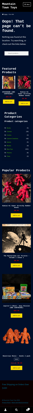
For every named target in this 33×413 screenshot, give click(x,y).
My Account (5, 410)
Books (9, 128)
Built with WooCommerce (20, 402)
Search (16, 410)
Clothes (9, 131)
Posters (9, 153)
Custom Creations (12, 138)
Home (5, 14)
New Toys (10, 149)
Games (9, 142)
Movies (9, 146)
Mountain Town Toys (9, 5)
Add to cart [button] (8, 101)
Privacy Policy (6, 402)
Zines (8, 156)
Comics (9, 135)
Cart (25, 408)
